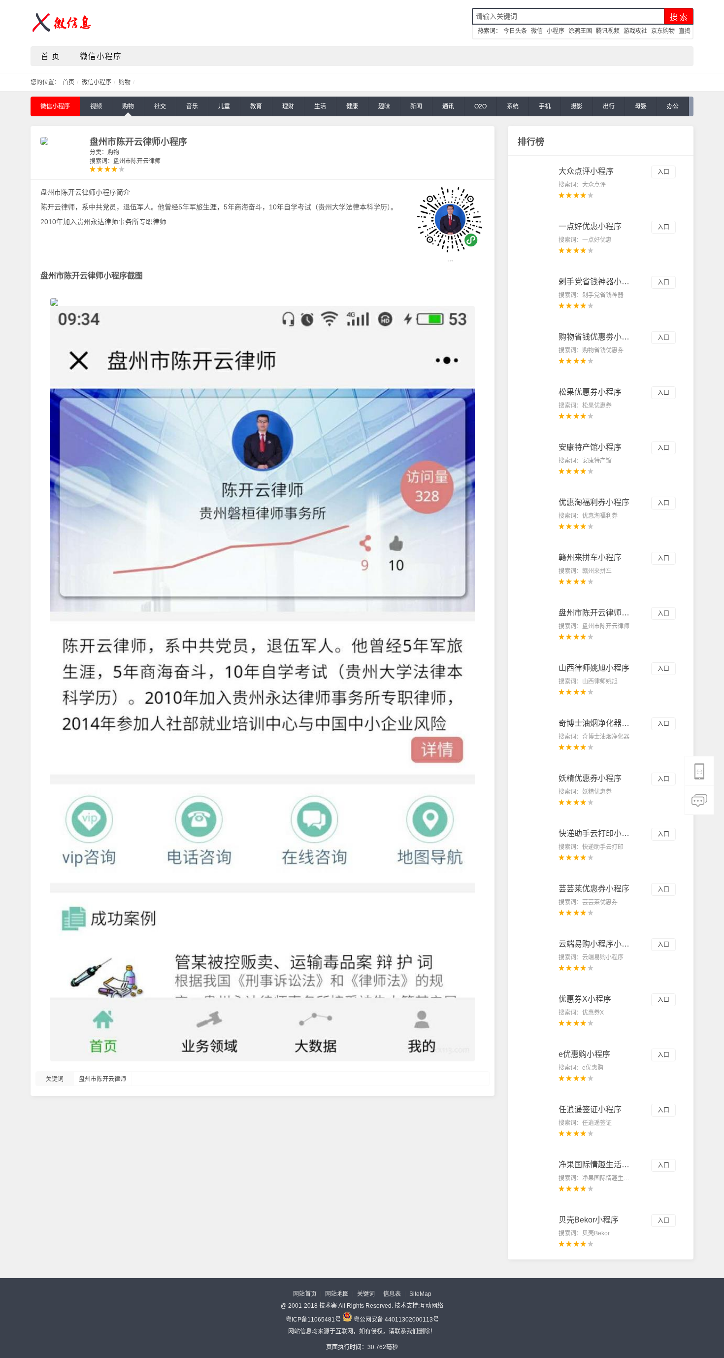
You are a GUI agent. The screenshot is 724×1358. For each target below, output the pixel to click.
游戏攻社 (635, 31)
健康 (352, 106)
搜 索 (679, 17)
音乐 (192, 106)
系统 (513, 106)
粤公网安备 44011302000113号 (395, 1319)
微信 (537, 31)
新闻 (416, 106)
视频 (96, 106)
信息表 (392, 1293)
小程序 (555, 31)
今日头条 (515, 31)
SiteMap (420, 1293)
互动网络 (431, 1305)
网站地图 (337, 1293)
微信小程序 (101, 56)
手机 (545, 106)
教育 (256, 106)
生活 (320, 106)
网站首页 (305, 1293)
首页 (69, 82)
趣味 (384, 106)
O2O (480, 106)
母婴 (641, 106)
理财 (288, 106)
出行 (609, 106)
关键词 (366, 1293)
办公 (673, 106)
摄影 (577, 106)
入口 (663, 172)
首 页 (50, 56)
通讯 (448, 106)
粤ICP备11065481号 (313, 1319)
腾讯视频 (608, 31)
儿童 (224, 106)
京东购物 (663, 31)
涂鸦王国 (580, 31)
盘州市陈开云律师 (102, 1079)
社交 (160, 106)
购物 (125, 82)
